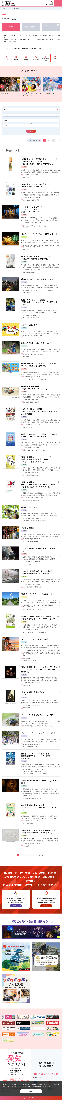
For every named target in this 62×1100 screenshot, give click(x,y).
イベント (11, 26)
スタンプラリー (31, 26)
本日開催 (6, 59)
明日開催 (16, 59)
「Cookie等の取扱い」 (37, 1086)
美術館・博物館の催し (45, 59)
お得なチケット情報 (55, 59)
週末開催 (26, 59)
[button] (2, 86)
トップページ (5, 8)
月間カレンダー (35, 59)
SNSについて (37, 1077)
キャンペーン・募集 (51, 27)
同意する (31, 1091)
